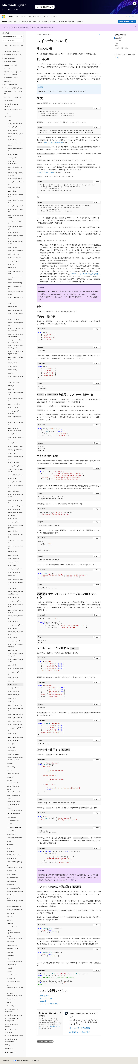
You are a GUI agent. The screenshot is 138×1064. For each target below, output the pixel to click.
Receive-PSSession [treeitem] (12, 927)
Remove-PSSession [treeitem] (12, 948)
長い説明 (118, 40)
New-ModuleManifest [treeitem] (13, 888)
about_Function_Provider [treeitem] (15, 315)
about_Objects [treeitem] (12, 453)
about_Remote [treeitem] (12, 588)
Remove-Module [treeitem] (12, 945)
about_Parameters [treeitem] (14, 509)
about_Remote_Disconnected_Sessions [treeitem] (15, 593)
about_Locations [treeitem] (13, 407)
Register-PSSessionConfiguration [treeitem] (14, 937)
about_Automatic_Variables (46, 172)
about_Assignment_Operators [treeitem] (15, 144)
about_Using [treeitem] (12, 733)
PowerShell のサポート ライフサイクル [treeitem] (13, 92)
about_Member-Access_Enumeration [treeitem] (14, 429)
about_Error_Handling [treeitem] (15, 283)
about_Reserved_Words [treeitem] (15, 625)
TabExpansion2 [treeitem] (11, 978)
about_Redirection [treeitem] (14, 572)
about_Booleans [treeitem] (13, 154)
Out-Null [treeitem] (9, 920)
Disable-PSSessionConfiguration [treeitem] (14, 791)
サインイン (132, 16)
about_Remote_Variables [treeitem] (15, 617)
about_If (43, 1001)
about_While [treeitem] (12, 751)
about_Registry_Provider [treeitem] (15, 579)
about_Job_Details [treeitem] (13, 382)
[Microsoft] (3, 16)
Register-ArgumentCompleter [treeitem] (13, 931)
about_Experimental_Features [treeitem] (15, 293)
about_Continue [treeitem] (13, 247)
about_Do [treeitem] (11, 264)
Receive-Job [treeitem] (10, 923)
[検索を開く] (126, 16)
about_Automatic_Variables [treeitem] (15, 150)
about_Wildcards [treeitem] (13, 754)
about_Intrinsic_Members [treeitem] (15, 378)
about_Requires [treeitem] (13, 621)
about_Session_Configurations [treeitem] (15, 660)
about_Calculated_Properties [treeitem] (15, 168)
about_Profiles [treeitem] (12, 552)
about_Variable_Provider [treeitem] (15, 737)
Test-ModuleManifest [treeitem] (13, 982)
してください (72, 880)
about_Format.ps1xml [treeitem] (15, 310)
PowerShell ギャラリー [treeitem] (11, 78)
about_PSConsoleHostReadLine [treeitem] (15, 470)
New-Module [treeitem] (11, 884)
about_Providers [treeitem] (13, 562)
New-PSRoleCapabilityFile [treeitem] (15, 891)
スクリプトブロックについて (50, 1004)
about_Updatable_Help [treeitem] (15, 724)
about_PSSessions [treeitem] (13, 491)
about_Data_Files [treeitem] (13, 254)
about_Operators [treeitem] (13, 462)
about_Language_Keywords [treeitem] (15, 394)
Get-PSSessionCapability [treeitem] (14, 862)
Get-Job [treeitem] (9, 848)
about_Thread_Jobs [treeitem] (14, 695)
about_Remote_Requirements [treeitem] (15, 605)
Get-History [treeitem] (10, 844)
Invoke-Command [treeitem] (12, 878)
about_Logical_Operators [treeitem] (15, 423)
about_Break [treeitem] (12, 158)
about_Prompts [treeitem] (13, 555)
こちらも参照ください (122, 48)
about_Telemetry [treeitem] (13, 691)
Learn (39, 34)
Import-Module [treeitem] (11, 874)
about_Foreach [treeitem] (12, 307)
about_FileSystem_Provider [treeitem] (15, 299)
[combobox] (12, 36)
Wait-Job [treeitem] (9, 1002)
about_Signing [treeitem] (12, 665)
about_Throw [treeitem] (12, 698)
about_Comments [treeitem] (13, 232)
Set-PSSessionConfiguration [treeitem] (14, 960)
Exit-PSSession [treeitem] (11, 824)
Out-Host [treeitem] (9, 916)
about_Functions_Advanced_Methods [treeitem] (15, 329)
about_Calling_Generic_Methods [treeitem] (15, 174)
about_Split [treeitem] (11, 681)
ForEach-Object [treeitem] (11, 831)
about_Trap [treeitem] (11, 701)
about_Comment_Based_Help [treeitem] (15, 228)
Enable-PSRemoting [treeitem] (13, 804)
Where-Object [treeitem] (11, 1006)
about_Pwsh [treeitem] (12, 565)
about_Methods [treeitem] (13, 434)
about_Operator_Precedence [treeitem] (15, 458)
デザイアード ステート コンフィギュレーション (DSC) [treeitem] (13, 73)
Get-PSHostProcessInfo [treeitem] (14, 855)
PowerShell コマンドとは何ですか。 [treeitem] (14, 47)
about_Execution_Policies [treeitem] (15, 287)
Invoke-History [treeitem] (11, 881)
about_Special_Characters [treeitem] (15, 673)
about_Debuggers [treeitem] (14, 261)
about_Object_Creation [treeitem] (15, 450)
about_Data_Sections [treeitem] (14, 257)
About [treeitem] (10, 120)
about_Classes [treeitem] (12, 191)
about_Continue (46, 998)
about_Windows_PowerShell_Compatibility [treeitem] (15, 759)
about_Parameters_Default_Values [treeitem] (15, 514)
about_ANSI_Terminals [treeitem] (15, 123)
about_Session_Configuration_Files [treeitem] (15, 655)
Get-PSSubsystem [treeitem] (12, 871)
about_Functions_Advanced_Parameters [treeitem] (15, 335)
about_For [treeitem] (11, 303)
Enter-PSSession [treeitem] (12, 817)
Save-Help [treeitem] (10, 952)
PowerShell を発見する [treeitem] (12, 51)
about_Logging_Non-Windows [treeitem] (14, 412)
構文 (116, 43)
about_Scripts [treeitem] (12, 650)
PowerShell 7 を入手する (127, 21)
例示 (116, 45)
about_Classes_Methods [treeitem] (15, 206)
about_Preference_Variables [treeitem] (15, 547)
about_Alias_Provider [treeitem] (14, 127)
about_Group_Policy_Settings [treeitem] (15, 358)
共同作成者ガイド (49, 1027)
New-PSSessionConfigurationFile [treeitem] (15, 900)
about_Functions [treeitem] (13, 319)
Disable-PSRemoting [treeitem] (13, 786)
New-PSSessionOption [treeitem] (14, 906)
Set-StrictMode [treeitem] (11, 965)
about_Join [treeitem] (11, 389)
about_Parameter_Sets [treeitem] (15, 506)
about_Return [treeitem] (12, 628)
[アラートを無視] (134, 3)
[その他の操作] (99, 34)
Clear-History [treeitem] (11, 767)
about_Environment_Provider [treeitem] (15, 272)
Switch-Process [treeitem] (11, 975)
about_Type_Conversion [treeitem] (15, 714)
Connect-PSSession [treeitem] (13, 773)
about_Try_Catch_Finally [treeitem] (15, 705)
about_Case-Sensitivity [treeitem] (15, 178)
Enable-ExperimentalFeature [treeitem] (13, 800)
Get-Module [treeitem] (10, 851)
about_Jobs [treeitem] (11, 386)
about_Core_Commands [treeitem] (15, 250)
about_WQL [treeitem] (11, 747)
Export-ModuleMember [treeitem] (14, 827)
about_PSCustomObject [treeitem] (15, 475)
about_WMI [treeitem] (11, 744)
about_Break (44, 996)
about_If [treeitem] (10, 373)
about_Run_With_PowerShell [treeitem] (15, 633)
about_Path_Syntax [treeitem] (14, 522)
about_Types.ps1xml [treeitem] (14, 721)
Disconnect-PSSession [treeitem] (13, 795)
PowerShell (46, 34)
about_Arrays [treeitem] (12, 139)
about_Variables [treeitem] (13, 740)
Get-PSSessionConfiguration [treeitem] (14, 866)
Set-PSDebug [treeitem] (11, 955)
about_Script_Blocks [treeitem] (14, 641)
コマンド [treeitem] (9, 113)
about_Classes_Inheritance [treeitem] (15, 201)
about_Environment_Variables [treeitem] (15, 278)
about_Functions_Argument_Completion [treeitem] (15, 341)
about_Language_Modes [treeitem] (15, 399)
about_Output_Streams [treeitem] (15, 466)
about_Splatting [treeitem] (13, 677)
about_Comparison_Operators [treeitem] (15, 242)
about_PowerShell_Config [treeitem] (15, 536)
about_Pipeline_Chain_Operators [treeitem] (15, 526)
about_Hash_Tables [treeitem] (14, 363)
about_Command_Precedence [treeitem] (15, 216)
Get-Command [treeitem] (11, 834)
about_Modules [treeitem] (13, 443)
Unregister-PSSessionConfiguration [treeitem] (14, 994)
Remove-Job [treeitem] (10, 942)
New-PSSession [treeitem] (11, 895)
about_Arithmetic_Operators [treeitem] (15, 135)
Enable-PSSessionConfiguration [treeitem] (14, 809)
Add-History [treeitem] (10, 763)
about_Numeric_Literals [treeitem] (15, 446)
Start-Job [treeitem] (9, 968)
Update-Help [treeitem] (11, 999)
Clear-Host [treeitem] (10, 770)
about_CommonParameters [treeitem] (15, 237)
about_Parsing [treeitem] (12, 518)
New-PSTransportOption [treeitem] (14, 910)
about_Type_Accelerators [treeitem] (15, 709)
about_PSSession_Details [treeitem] (15, 486)
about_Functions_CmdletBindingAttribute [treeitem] (15, 347)
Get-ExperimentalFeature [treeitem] (15, 838)
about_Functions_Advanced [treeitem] (15, 324)
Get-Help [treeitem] (9, 841)
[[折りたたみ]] (23, 32)
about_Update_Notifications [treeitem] (15, 729)
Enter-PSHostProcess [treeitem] (13, 814)
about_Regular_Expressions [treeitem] (15, 584)
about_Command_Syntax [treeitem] (15, 222)
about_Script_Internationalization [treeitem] (15, 645)
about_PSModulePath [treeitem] (15, 482)
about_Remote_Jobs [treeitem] (14, 597)
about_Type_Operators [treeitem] (15, 717)
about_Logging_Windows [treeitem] (15, 418)
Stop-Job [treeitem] (9, 971)
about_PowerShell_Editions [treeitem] (15, 541)
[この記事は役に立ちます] (115, 57)
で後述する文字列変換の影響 (53, 143)
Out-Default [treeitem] (10, 913)
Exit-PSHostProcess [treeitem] (13, 820)
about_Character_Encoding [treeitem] (15, 183)
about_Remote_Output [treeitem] (15, 601)
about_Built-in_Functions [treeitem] (12, 162)
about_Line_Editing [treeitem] (14, 404)
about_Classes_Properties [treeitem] (15, 210)
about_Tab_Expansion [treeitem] (15, 688)
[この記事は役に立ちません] (118, 57)
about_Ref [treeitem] (11, 576)
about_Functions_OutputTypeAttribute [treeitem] (15, 352)
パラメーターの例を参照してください (85, 274)
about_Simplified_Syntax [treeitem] (15, 668)
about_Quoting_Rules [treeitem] (15, 569)
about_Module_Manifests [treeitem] (15, 438)
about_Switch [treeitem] (12, 684)
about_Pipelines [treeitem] (13, 531)
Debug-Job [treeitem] (10, 777)
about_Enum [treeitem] (12, 268)
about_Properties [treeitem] (13, 558)
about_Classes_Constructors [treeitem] (15, 196)
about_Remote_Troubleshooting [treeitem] (15, 611)
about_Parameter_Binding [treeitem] (15, 501)
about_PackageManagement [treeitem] (15, 495)
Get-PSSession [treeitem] (11, 858)
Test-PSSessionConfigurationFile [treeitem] (15, 987)
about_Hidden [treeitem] (12, 366)
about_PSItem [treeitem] (12, 478)
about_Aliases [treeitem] (12, 130)
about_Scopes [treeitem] (12, 637)
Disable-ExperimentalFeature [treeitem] (13, 782)
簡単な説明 (118, 38)
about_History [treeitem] (12, 370)
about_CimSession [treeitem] (14, 187)
